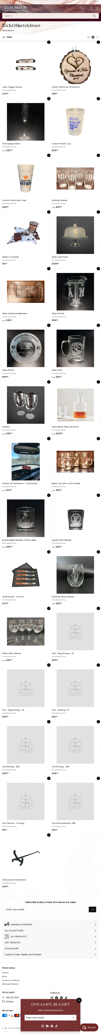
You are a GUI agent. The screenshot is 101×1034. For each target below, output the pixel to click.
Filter (9, 37)
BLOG (4, 976)
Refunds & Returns (10, 984)
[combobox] (50, 16)
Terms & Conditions (11, 980)
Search (5, 972)
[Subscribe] (72, 1018)
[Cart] (91, 8)
